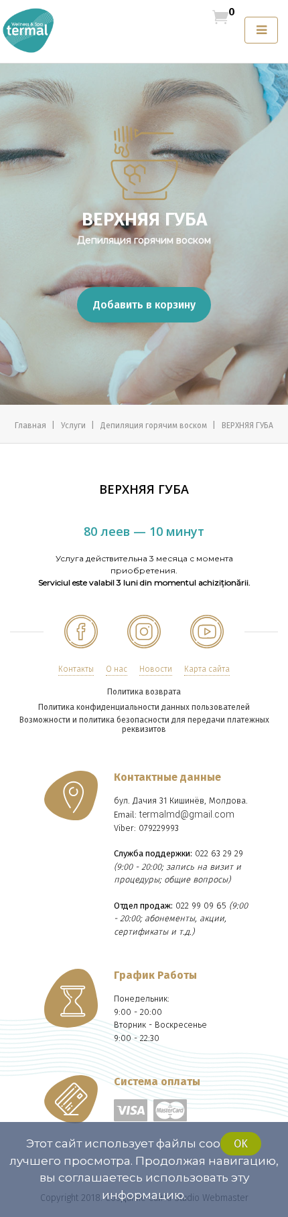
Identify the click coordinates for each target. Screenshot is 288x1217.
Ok (241, 1143)
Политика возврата (144, 691)
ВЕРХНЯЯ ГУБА (247, 425)
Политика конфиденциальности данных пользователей (144, 707)
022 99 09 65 (200, 906)
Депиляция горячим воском (154, 425)
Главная (31, 425)
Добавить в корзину (144, 304)
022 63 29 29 (219, 853)
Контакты (76, 669)
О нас (116, 669)
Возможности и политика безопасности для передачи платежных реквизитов (144, 724)
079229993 (159, 828)
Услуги (74, 425)
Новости (155, 669)
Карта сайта (207, 669)
